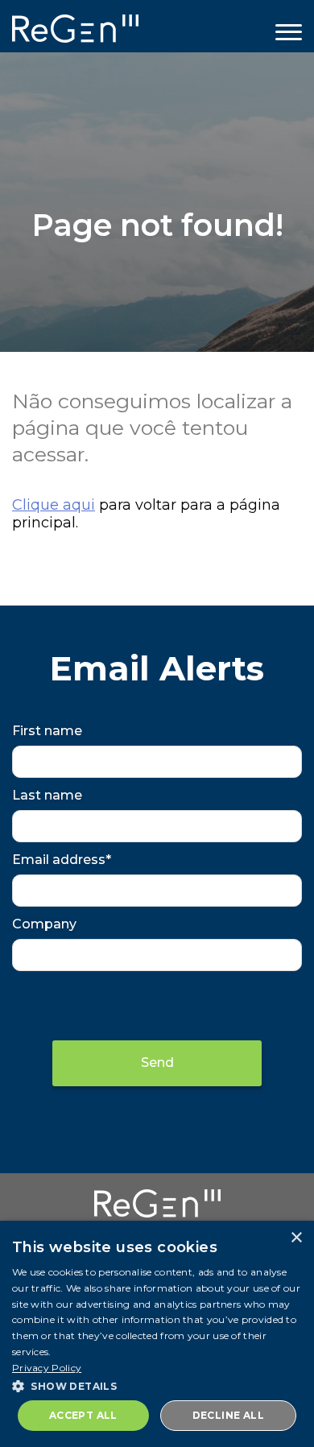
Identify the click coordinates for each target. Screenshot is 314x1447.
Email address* (61, 859)
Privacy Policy (46, 1368)
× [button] (296, 1238)
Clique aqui (53, 505)
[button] (157, 1385)
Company (44, 924)
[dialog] (157, 1334)
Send (157, 1062)
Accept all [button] (83, 1415)
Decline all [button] (228, 1415)
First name (47, 730)
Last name (47, 795)
